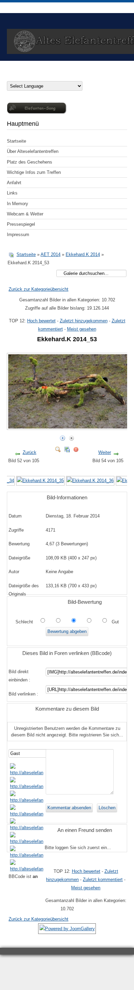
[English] (23, 76)
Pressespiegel (21, 224)
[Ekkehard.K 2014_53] (69, 427)
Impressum (18, 234)
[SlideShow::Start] (62, 436)
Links (12, 193)
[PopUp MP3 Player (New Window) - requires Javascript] (37, 112)
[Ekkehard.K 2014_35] (40, 480)
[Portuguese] (51, 76)
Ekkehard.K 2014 (83, 254)
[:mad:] (26, 841)
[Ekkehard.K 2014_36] (90, 480)
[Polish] (44, 76)
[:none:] (26, 827)
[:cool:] (26, 786)
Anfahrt (14, 182)
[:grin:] (26, 800)
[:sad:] (26, 855)
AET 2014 (50, 254)
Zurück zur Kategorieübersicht (38, 289)
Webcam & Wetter (25, 213)
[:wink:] (26, 813)
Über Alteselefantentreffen (32, 151)
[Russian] (57, 76)
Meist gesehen (81, 329)
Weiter (104, 452)
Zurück (29, 452)
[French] (30, 76)
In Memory (17, 203)
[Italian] (37, 76)
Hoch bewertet (41, 320)
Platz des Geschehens (29, 162)
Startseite (16, 141)
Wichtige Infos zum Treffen (34, 172)
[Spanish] (64, 76)
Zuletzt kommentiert (103, 879)
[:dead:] (26, 868)
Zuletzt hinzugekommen (84, 320)
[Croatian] (16, 76)
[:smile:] (26, 772)
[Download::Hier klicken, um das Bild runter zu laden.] (67, 447)
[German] (9, 76)
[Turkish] (71, 76)
